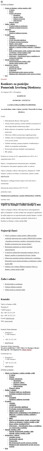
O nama (11, 10)
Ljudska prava (14, 67)
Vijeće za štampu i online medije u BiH (18, 8)
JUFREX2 (12, 38)
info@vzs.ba (5, 176)
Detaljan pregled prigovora (18, 28)
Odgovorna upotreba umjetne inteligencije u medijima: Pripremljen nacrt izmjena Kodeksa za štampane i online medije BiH (23, 261)
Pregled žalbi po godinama (18, 26)
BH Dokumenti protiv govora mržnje (21, 72)
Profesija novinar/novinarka (18, 42)
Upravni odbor (18, 17)
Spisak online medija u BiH (18, 63)
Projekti (7, 35)
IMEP (11, 49)
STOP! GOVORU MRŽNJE (17, 40)
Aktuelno (8, 29)
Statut (11, 12)
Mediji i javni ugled (15, 44)
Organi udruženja (15, 13)
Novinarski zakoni (15, 68)
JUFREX (11, 36)
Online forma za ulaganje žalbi (15, 290)
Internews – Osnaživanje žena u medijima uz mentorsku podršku (25, 427)
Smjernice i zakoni (11, 65)
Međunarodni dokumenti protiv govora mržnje (25, 74)
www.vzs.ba (9, 321)
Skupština (16, 15)
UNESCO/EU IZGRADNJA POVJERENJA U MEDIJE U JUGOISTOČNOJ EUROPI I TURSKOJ (24, 414)
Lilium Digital (26, 350)
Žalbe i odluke (10, 24)
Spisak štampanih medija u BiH (19, 61)
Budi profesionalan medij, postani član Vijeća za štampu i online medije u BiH (24, 421)
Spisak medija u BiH (12, 60)
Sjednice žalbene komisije (18, 33)
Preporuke (12, 70)
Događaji (12, 31)
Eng (6, 76)
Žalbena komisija (19, 19)
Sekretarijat (17, 20)
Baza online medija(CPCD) (18, 54)
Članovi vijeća (14, 22)
